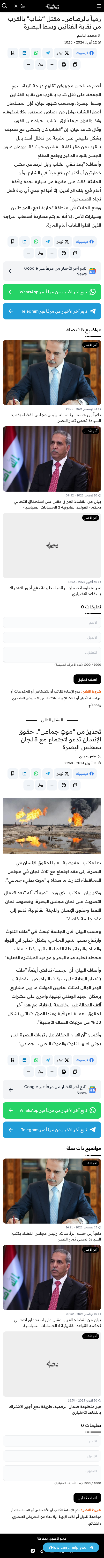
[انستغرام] (32, 1550)
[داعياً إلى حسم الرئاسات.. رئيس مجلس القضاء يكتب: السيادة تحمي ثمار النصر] (52, 382)
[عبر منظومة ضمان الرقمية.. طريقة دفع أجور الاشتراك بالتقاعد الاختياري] (52, 555)
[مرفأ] (51, 6)
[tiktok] (42, 1550)
